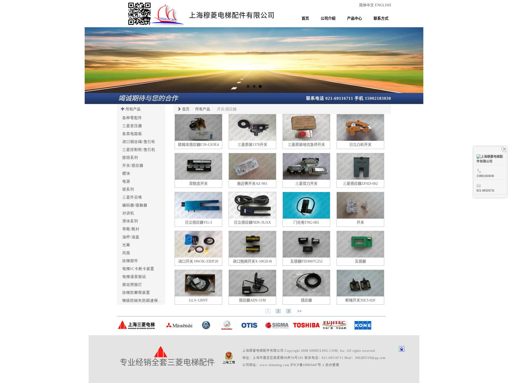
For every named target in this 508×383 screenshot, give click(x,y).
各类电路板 (132, 134)
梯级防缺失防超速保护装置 (146, 301)
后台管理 (332, 365)
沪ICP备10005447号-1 (307, 365)
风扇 (126, 253)
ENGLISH (383, 5)
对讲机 (128, 213)
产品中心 (354, 18)
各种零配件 (132, 118)
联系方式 (381, 18)
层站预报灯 (132, 285)
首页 (305, 18)
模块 (126, 173)
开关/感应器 (132, 166)
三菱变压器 (132, 126)
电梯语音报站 (134, 277)
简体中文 (367, 5)
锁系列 (128, 189)
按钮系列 (130, 158)
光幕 (126, 245)
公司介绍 (328, 18)
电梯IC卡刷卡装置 (138, 269)
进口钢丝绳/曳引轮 (138, 142)
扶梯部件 (130, 261)
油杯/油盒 (130, 237)
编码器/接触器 (134, 205)
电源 (126, 181)
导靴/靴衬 (130, 229)
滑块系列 (130, 221)
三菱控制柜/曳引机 (138, 150)
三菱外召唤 (132, 197)
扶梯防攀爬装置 (136, 293)
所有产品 (133, 109)
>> (299, 311)
